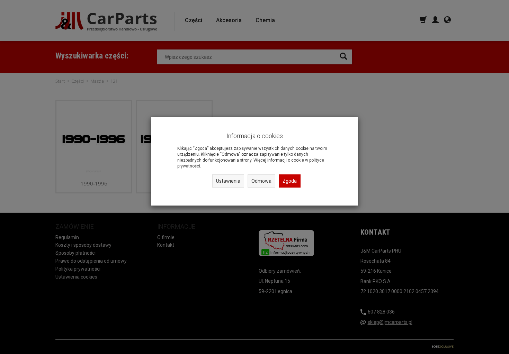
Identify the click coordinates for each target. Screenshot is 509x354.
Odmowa (261, 181)
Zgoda (290, 181)
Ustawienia (228, 181)
